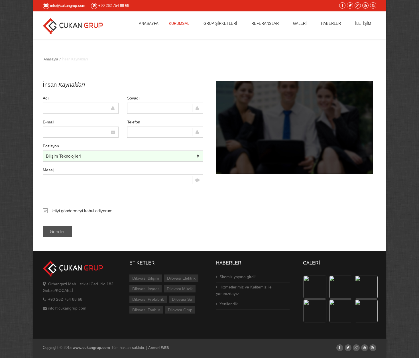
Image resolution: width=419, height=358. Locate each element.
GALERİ (300, 23)
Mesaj (48, 170)
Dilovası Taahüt (146, 310)
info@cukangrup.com (67, 5)
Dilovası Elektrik (181, 278)
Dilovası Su (182, 299)
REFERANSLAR (265, 23)
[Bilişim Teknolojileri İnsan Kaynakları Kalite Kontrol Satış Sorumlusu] (123, 156)
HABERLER (331, 23)
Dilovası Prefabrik (148, 299)
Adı (46, 98)
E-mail (48, 122)
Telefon (133, 122)
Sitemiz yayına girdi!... (238, 276)
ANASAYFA (148, 23)
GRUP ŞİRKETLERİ (220, 23)
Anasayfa (51, 59)
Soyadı (133, 98)
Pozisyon (51, 146)
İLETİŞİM (363, 23)
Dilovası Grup (180, 310)
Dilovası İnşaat (145, 288)
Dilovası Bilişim (145, 278)
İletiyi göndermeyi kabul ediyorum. (82, 210)
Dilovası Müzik (180, 288)
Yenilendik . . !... (233, 304)
